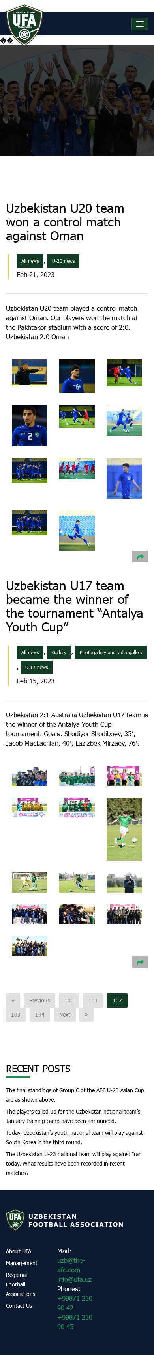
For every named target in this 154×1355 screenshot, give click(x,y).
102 (117, 1000)
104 (40, 1014)
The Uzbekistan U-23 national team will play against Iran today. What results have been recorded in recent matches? (74, 1163)
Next (64, 1014)
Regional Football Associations (20, 1284)
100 (69, 1000)
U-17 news (36, 667)
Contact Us (19, 1305)
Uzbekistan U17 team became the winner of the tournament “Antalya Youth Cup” (74, 606)
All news (30, 261)
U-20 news (63, 261)
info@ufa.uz (74, 1279)
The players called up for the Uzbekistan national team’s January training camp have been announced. (73, 1116)
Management (22, 1263)
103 (16, 1014)
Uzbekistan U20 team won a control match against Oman (65, 221)
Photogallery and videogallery (111, 652)
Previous (39, 1000)
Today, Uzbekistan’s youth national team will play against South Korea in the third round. (74, 1137)
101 (93, 1000)
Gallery (59, 652)
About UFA (18, 1251)
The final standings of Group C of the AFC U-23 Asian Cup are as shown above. (75, 1095)
